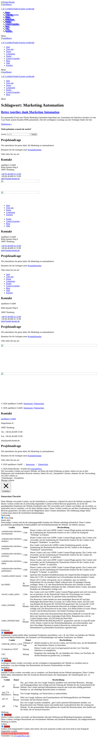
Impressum (28, 403)
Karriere (9, 65)
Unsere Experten (13, 58)
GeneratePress (36, 469)
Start (8, 47)
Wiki (8, 63)
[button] (49, 36)
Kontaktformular (34, 150)
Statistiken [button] (5, 668)
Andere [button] (4, 724)
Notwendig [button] (5, 515)
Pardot (8, 56)
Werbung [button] (4, 712)
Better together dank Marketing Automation (30, 112)
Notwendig (8, 518)
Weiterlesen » (6, 124)
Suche (3, 134)
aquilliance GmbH (8, 419)
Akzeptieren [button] (19, 478)
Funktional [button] (5, 630)
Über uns (10, 49)
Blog (8, 61)
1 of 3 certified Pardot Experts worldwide (17, 9)
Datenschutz (39, 403)
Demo (8, 51)
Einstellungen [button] (7, 478)
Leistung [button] (4, 658)
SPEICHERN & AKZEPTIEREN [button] (15, 733)
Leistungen (10, 54)
